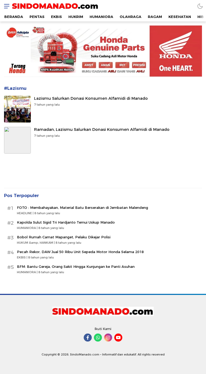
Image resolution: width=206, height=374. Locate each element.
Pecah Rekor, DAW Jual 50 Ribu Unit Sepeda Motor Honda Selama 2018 (80, 252)
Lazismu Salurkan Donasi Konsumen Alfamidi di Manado (91, 98)
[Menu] (5, 6)
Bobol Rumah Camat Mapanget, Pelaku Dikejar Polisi (64, 237)
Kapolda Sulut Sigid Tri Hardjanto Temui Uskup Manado (66, 222)
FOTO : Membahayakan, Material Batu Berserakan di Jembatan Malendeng (82, 207)
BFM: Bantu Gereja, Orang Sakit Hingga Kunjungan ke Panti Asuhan (76, 266)
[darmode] (200, 6)
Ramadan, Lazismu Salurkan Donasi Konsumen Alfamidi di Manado (102, 129)
